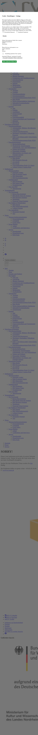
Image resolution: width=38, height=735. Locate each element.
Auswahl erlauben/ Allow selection (12, 58)
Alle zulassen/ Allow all (9, 61)
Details (5, 36)
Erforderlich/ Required (9, 32)
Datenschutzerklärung (7, 41)
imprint (3, 51)
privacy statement (6, 48)
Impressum (4, 43)
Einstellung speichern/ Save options (13, 53)
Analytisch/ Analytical (23, 32)
